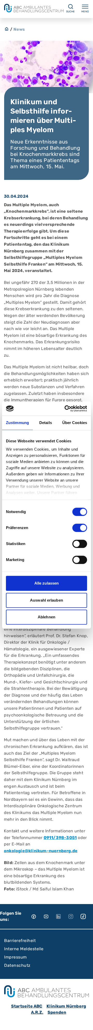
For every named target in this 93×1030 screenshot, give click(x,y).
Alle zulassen (46, 583)
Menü (85, 11)
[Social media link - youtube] (49, 916)
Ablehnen (46, 617)
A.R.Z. (37, 1012)
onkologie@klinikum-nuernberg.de (41, 850)
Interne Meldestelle (24, 948)
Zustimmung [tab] (17, 422)
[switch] (79, 528)
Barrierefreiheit (20, 940)
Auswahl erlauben (46, 600)
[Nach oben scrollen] (84, 1021)
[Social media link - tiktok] (87, 916)
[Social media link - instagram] (74, 916)
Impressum (15, 957)
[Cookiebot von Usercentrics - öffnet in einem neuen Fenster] (65, 408)
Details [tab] (45, 422)
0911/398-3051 (60, 837)
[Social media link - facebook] (37, 916)
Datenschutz (17, 965)
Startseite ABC (26, 1006)
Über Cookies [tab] (74, 422)
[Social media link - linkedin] (62, 916)
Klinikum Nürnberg (66, 1006)
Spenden (57, 1012)
